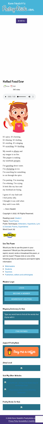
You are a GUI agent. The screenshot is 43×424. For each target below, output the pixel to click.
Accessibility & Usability (27, 421)
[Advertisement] (21, 51)
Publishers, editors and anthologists (19, 274)
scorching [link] (10, 146)
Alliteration (22, 223)
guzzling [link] (9, 166)
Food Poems (14, 221)
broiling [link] (21, 146)
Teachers (8, 271)
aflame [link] (16, 151)
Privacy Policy (13, 421)
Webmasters (10, 266)
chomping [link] (10, 169)
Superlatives (23, 226)
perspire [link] (17, 161)
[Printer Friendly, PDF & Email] (9, 86)
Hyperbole (31, 223)
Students (8, 269)
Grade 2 (18, 218)
